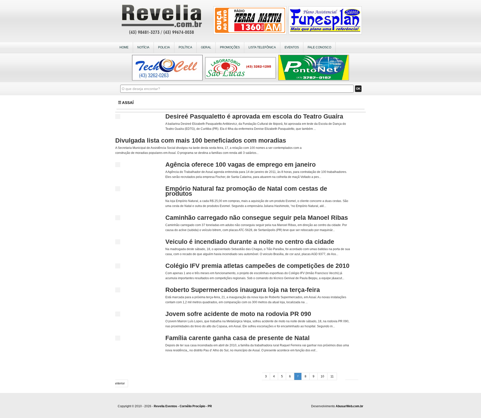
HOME (124, 47)
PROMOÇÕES (230, 47)
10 (322, 376)
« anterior (118, 383)
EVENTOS (292, 47)
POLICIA (164, 47)
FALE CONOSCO (319, 47)
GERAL (206, 47)
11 (332, 376)
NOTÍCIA (143, 47)
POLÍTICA (185, 47)
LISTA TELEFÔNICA (262, 47)
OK (358, 88)
